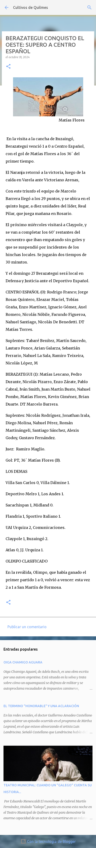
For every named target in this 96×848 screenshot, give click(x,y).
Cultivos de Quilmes (30, 7)
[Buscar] (89, 7)
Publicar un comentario (27, 627)
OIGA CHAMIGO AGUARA (22, 662)
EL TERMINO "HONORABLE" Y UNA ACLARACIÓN (41, 706)
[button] (8, 67)
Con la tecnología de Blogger (51, 841)
